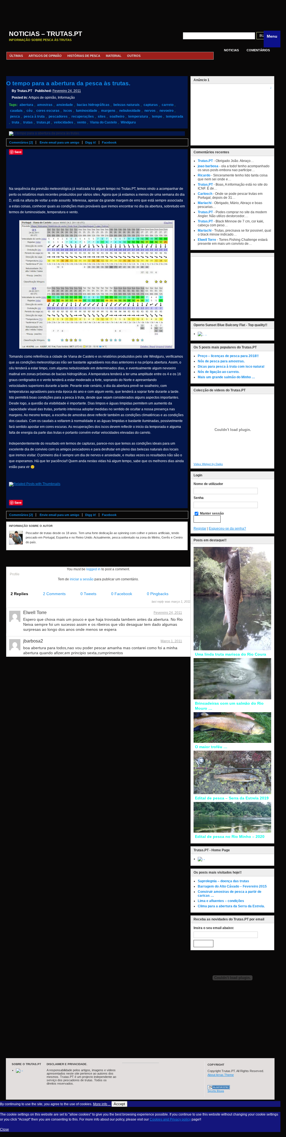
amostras (45, 105)
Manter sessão (211, 513)
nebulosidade (129, 111)
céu (29, 111)
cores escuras (47, 111)
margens (108, 111)
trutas (28, 122)
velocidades (63, 122)
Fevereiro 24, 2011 (168, 613)
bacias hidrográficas (93, 105)
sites (102, 116)
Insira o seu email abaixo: (214, 928)
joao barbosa (208, 166)
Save (18, 152)
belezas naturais (126, 105)
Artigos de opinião (45, 55)
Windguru (128, 122)
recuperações (83, 116)
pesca (15, 116)
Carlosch (205, 194)
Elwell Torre (207, 240)
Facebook (109, 142)
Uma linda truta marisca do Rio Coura (230, 654)
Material (113, 55)
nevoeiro (166, 111)
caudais (16, 111)
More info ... (102, 1104)
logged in (93, 569)
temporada (174, 116)
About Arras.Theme (221, 1075)
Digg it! (90, 142)
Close (4, 1129)
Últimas (16, 55)
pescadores (58, 116)
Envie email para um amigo (59, 142)
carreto (167, 105)
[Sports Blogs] (219, 1088)
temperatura (138, 116)
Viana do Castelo (103, 122)
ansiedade (64, 105)
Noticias (231, 50)
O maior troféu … (211, 747)
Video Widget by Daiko (208, 464)
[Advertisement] (140, 12)
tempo (157, 116)
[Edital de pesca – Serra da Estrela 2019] (232, 793)
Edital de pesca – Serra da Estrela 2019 (232, 798)
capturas (151, 105)
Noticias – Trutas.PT (45, 33)
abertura (26, 105)
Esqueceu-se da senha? (227, 528)
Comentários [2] (21, 142)
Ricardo (204, 175)
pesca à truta (34, 116)
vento (81, 122)
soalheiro (116, 116)
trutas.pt (43, 122)
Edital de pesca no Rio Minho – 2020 (229, 836)
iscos (67, 111)
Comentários (258, 50)
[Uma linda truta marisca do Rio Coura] (232, 649)
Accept (119, 1104)
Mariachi (204, 203)
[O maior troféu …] (232, 742)
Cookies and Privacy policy (170, 1119)
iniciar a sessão (82, 579)
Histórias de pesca (83, 55)
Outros (133, 55)
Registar (200, 528)
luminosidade (86, 111)
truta (15, 122)
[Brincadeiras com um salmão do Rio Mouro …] (232, 698)
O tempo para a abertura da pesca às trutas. (68, 83)
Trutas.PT (205, 161)
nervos (150, 111)
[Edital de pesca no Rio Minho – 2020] (232, 831)
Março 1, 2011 (171, 641)
